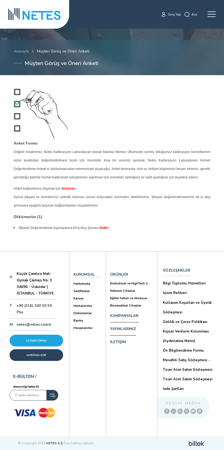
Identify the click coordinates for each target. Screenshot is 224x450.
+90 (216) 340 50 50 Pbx (34, 309)
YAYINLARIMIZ (123, 328)
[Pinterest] (199, 411)
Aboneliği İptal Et (26, 387)
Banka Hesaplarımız (82, 324)
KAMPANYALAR (124, 315)
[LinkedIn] (180, 411)
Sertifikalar (81, 291)
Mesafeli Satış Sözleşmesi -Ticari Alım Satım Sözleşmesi (187, 365)
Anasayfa (21, 51)
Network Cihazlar (122, 291)
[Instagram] (186, 411)
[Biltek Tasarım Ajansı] (196, 443)
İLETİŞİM (118, 342)
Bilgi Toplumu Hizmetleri (184, 283)
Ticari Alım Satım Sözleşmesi (187, 379)
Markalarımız (82, 306)
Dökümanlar (82, 313)
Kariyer (78, 298)
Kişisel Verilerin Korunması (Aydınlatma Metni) (186, 336)
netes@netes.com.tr (34, 324)
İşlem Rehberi (175, 292)
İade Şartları (173, 388)
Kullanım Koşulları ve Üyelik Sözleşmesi (187, 307)
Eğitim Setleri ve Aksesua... (129, 298)
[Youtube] (193, 411)
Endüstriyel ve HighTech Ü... (130, 283)
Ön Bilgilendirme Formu (183, 350)
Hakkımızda (81, 284)
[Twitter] (173, 411)
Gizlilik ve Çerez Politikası (185, 321)
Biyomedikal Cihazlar (125, 306)
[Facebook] (167, 411)
